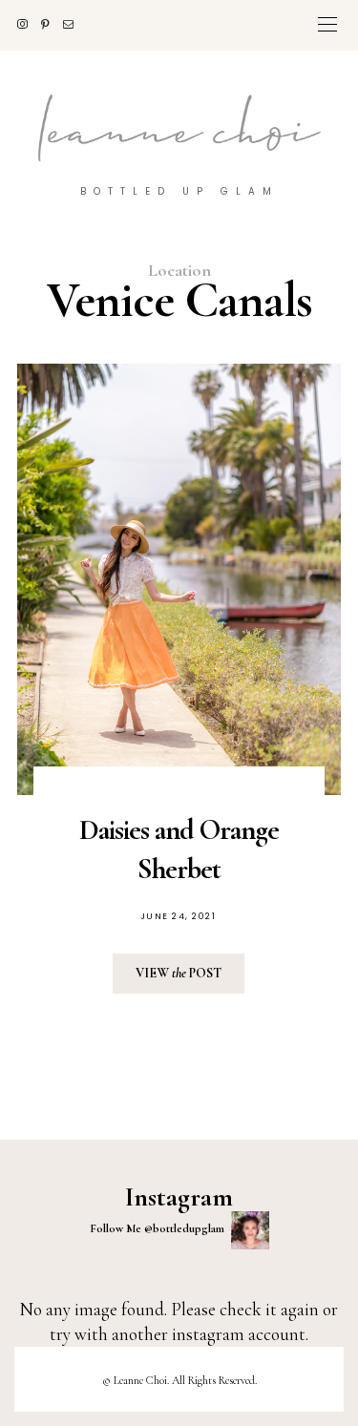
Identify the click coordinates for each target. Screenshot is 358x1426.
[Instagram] (29, 23)
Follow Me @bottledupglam (158, 1228)
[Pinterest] (52, 23)
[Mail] (75, 23)
